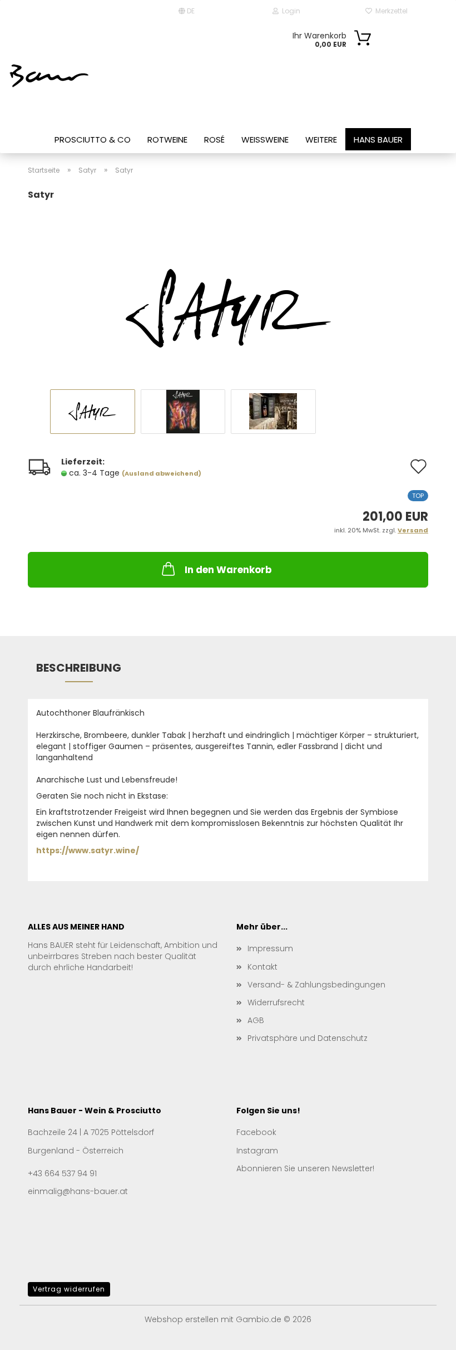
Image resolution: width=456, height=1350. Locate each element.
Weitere (321, 139)
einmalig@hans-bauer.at (78, 1191)
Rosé (214, 139)
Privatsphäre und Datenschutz (307, 1038)
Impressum (270, 948)
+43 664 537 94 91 (62, 1173)
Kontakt (262, 966)
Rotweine (167, 139)
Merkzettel (390, 11)
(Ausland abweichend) (161, 473)
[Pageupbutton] (425, 1333)
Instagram (257, 1150)
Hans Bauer (378, 139)
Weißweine (265, 139)
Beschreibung (78, 668)
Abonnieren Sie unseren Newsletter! (305, 1168)
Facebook (256, 1132)
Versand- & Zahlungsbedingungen (316, 984)
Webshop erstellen (182, 1319)
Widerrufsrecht (276, 1002)
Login (289, 11)
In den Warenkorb (228, 569)
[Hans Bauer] (50, 75)
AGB (255, 1020)
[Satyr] (228, 288)
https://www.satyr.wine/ (87, 850)
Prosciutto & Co (92, 139)
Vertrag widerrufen (69, 1289)
